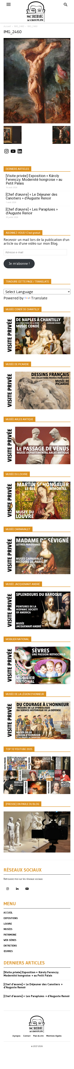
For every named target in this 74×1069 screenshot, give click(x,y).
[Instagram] (7, 889)
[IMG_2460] (37, 122)
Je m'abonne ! (19, 263)
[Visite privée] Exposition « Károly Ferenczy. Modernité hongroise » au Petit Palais (34, 179)
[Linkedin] (17, 889)
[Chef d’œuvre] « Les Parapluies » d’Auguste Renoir (32, 211)
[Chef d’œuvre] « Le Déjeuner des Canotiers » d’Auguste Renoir (31, 196)
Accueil (7, 26)
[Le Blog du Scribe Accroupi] (37, 11)
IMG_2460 (19, 26)
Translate (39, 298)
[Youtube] (27, 889)
